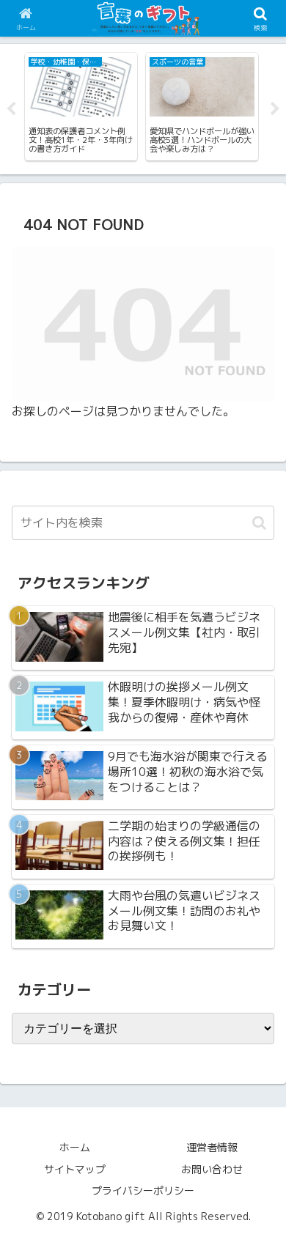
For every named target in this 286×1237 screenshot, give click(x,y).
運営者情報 (212, 1147)
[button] (259, 522)
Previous (11, 109)
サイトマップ (75, 1169)
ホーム (74, 1147)
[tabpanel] (81, 106)
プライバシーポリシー (143, 1190)
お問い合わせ (212, 1169)
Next (275, 109)
